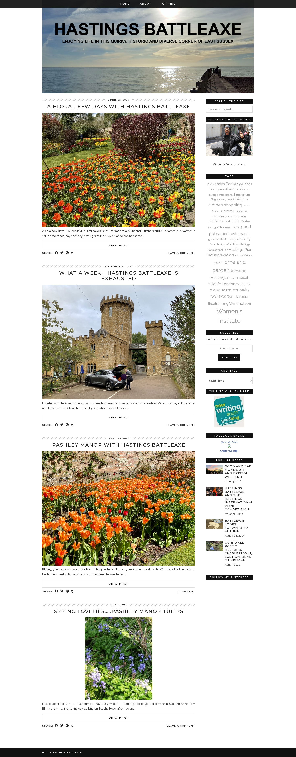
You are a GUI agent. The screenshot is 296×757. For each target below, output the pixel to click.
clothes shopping (225, 205)
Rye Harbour (238, 297)
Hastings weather (220, 255)
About (145, 3)
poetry (244, 290)
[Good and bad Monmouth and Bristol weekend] (214, 469)
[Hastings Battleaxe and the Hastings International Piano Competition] (214, 491)
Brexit (230, 199)
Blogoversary (218, 199)
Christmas (240, 199)
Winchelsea (240, 303)
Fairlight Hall (233, 221)
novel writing (217, 289)
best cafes (235, 189)
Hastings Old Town (227, 244)
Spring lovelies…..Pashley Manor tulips (118, 611)
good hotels (234, 227)
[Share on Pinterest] (67, 253)
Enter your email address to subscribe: (229, 339)
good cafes (221, 227)
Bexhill (229, 195)
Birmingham (242, 194)
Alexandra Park (220, 183)
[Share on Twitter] (62, 253)
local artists (233, 278)
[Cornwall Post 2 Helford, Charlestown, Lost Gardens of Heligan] (214, 545)
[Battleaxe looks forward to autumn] (214, 523)
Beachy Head (218, 189)
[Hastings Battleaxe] (148, 46)
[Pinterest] (217, 593)
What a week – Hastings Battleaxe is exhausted (118, 276)
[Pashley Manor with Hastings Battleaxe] (118, 564)
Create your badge (229, 451)
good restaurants (234, 233)
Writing (168, 3)
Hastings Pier (240, 249)
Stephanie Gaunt (229, 442)
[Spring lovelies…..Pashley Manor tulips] (118, 699)
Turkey (224, 304)
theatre (214, 304)
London (228, 284)
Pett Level (232, 289)
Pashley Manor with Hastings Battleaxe (118, 445)
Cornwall (227, 211)
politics (218, 296)
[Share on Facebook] (56, 253)
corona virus (222, 216)
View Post (119, 245)
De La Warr (239, 216)
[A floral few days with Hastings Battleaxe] (118, 226)
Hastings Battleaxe (67, 752)
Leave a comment (181, 253)
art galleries (243, 184)
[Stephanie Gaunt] (229, 446)
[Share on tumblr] (72, 253)
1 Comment (186, 591)
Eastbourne (216, 221)
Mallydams (243, 284)
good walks (216, 239)
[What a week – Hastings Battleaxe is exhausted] (118, 398)
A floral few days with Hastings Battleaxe (118, 106)
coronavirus (241, 211)
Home (125, 3)
